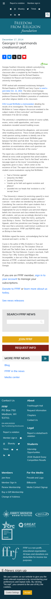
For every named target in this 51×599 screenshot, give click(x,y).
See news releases (13, 301)
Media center (12, 377)
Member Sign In (9, 483)
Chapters (31, 415)
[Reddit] (11, 15)
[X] (28, 9)
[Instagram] (15, 9)
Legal (30, 428)
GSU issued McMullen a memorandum (18, 104)
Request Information (36, 411)
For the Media (35, 473)
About (30, 401)
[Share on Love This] (24, 57)
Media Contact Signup (37, 487)
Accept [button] (27, 592)
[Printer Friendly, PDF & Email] (44, 64)
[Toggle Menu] (4, 3)
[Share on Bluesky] (9, 57)
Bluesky (21, 9)
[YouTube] (39, 9)
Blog (7, 365)
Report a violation (17, 3)
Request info (25, 348)
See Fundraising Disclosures (13, 426)
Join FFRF (25, 339)
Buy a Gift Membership (12, 492)
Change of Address (11, 497)
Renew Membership (11, 487)
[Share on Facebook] (4, 57)
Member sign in (33, 3)
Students (32, 444)
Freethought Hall (35, 406)
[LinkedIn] (15, 15)
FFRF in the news (15, 371)
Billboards (31, 483)
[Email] (19, 15)
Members (7, 473)
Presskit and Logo (35, 478)
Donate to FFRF (11, 289)
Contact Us (8, 401)
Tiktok (33, 9)
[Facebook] (11, 9)
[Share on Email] (19, 57)
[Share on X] (14, 57)
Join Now (6, 478)
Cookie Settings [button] (12, 592)
